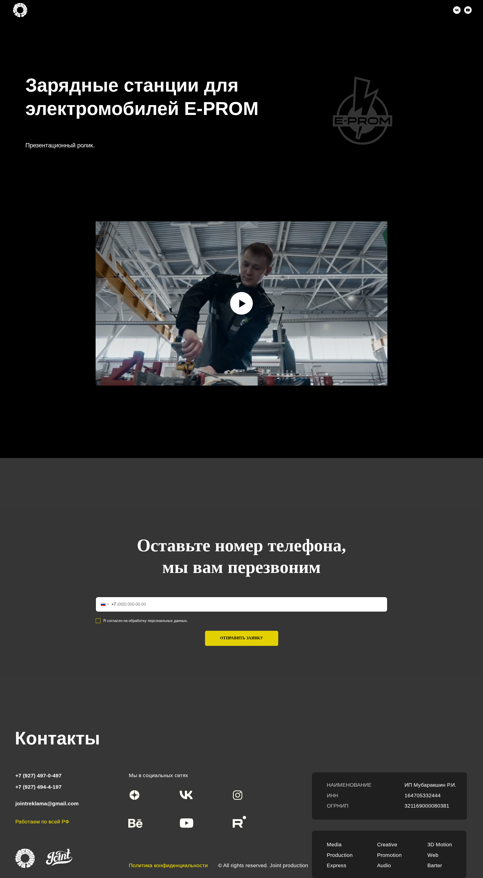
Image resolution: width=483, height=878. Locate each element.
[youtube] (468, 10)
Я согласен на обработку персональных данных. (145, 620)
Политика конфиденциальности (168, 865)
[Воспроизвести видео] (241, 303)
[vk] (457, 10)
